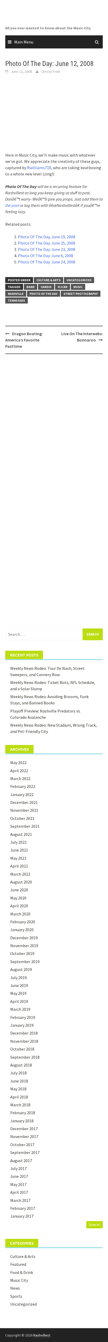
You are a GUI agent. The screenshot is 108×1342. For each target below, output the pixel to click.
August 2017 (21, 1160)
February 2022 (22, 786)
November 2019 (24, 945)
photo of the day (43, 294)
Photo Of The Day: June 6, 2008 (45, 255)
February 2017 (22, 1208)
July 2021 (18, 842)
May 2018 (18, 1088)
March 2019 (20, 1009)
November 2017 (24, 1136)
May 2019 (18, 993)
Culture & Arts (48, 280)
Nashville (16, 294)
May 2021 (18, 858)
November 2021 (24, 810)
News (15, 1288)
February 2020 (22, 921)
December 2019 (24, 937)
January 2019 (22, 1025)
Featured (18, 1264)
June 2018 (19, 1081)
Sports (16, 1296)
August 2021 (21, 834)
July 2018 (18, 1072)
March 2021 (20, 874)
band (30, 287)
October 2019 (22, 953)
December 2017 (24, 1128)
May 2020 (18, 898)
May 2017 (18, 1184)
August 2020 (21, 882)
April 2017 (19, 1192)
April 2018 (19, 1097)
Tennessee (16, 300)
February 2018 (22, 1112)
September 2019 (25, 961)
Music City (19, 1280)
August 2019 (21, 969)
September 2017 (25, 1152)
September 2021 (25, 826)
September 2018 (25, 1057)
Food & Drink (21, 1272)
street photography (80, 294)
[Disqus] (54, 425)
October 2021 (22, 818)
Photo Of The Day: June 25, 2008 (46, 243)
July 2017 (18, 1168)
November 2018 (24, 1041)
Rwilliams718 (39, 167)
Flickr (62, 287)
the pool (12, 205)
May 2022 (18, 762)
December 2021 (24, 802)
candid (46, 287)
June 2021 (19, 850)
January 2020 (22, 929)
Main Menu (23, 42)
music (78, 287)
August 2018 (21, 1065)
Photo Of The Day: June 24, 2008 (46, 261)
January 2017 (22, 1216)
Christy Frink (50, 71)
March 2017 (20, 1200)
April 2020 (19, 905)
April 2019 (19, 1001)
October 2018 (22, 1049)
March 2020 (20, 913)
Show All (94, 1225)
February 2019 (22, 1017)
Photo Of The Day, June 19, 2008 (46, 236)
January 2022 (22, 794)
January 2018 (22, 1120)
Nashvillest (41, 1335)
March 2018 (20, 1104)
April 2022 (19, 770)
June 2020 (19, 889)
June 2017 (19, 1176)
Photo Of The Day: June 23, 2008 (46, 249)
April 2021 (19, 866)
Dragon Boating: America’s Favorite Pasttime (24, 340)
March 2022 (20, 778)
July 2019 (18, 977)
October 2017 (22, 1144)
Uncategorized (79, 280)
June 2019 (19, 985)
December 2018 (24, 1033)
